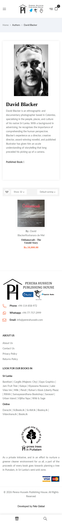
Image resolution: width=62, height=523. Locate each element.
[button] (56, 8)
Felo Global (39, 506)
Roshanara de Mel (34, 235)
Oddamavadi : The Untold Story (31, 241)
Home (6, 25)
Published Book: (14, 162)
